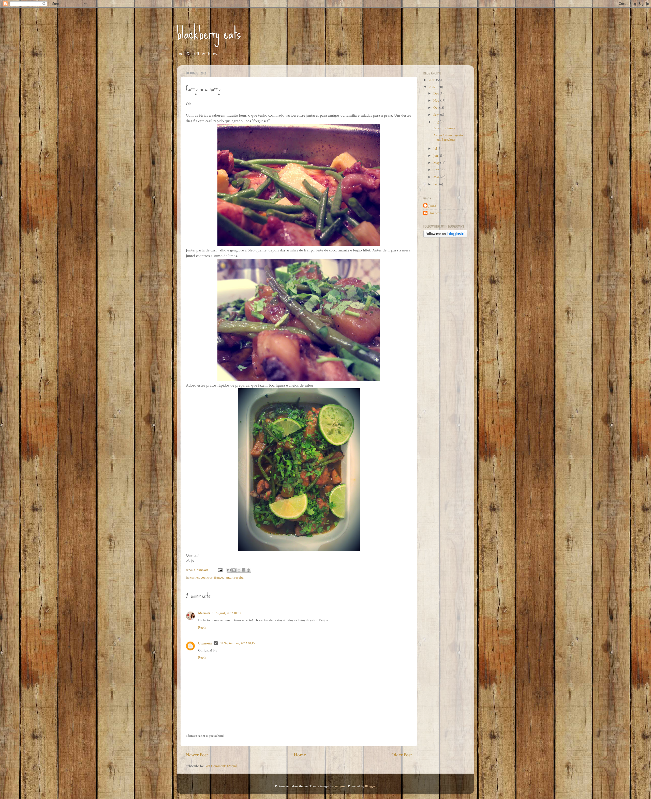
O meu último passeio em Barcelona (448, 137)
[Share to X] (238, 570)
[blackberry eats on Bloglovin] (445, 236)
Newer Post (197, 755)
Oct (436, 107)
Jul (435, 148)
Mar (436, 176)
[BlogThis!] (233, 570)
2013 (432, 79)
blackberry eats (209, 33)
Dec (436, 93)
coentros (207, 577)
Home (300, 755)
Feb (436, 184)
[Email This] (229, 570)
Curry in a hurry (444, 128)
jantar (229, 577)
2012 (432, 87)
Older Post (401, 755)
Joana (432, 205)
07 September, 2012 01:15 (237, 643)
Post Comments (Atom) (220, 765)
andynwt (340, 786)
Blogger (370, 786)
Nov (436, 100)
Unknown (205, 643)
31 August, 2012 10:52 (226, 613)
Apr (436, 169)
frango (218, 577)
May (436, 162)
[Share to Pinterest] (248, 570)
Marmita (204, 613)
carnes (194, 577)
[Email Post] (219, 569)
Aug (436, 121)
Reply (202, 627)
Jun (436, 155)
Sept (436, 114)
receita (239, 577)
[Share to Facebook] (243, 570)
